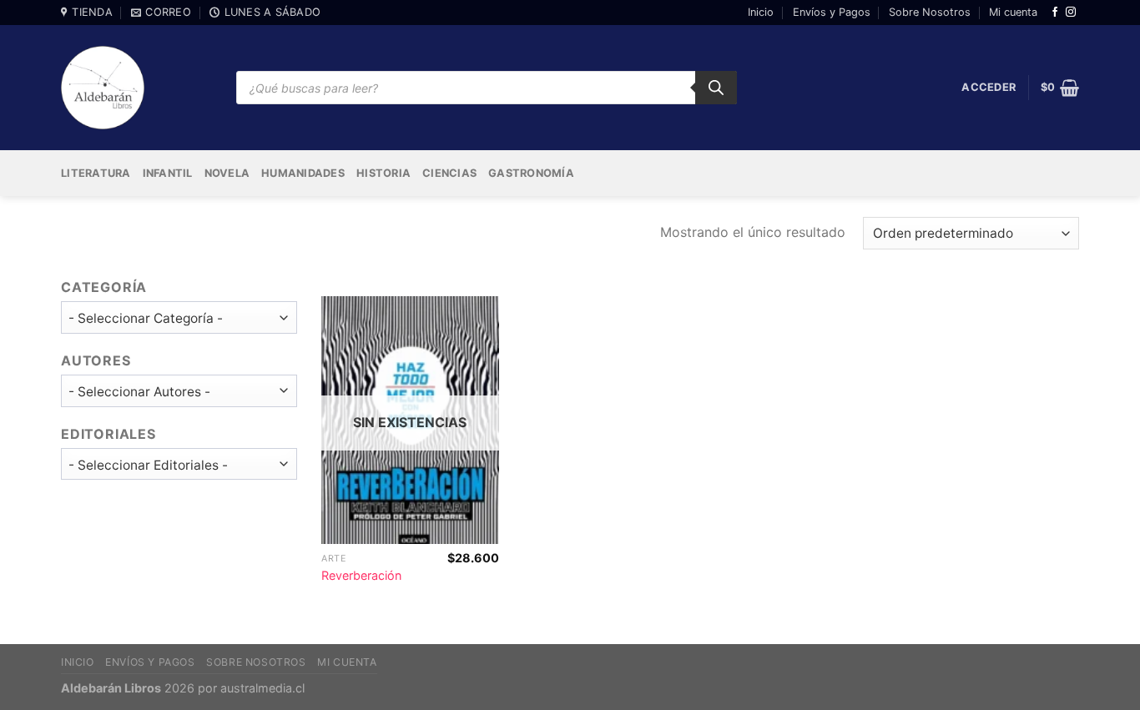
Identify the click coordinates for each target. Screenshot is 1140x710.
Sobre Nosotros (930, 12)
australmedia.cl (262, 688)
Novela (227, 173)
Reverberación (361, 575)
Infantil (168, 173)
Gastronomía (531, 173)
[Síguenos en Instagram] (1071, 12)
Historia (383, 173)
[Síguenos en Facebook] (1055, 12)
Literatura (96, 173)
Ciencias (449, 173)
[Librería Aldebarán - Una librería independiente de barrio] (102, 88)
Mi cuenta (1013, 12)
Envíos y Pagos (831, 12)
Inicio (761, 12)
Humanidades (303, 173)
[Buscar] (716, 87)
